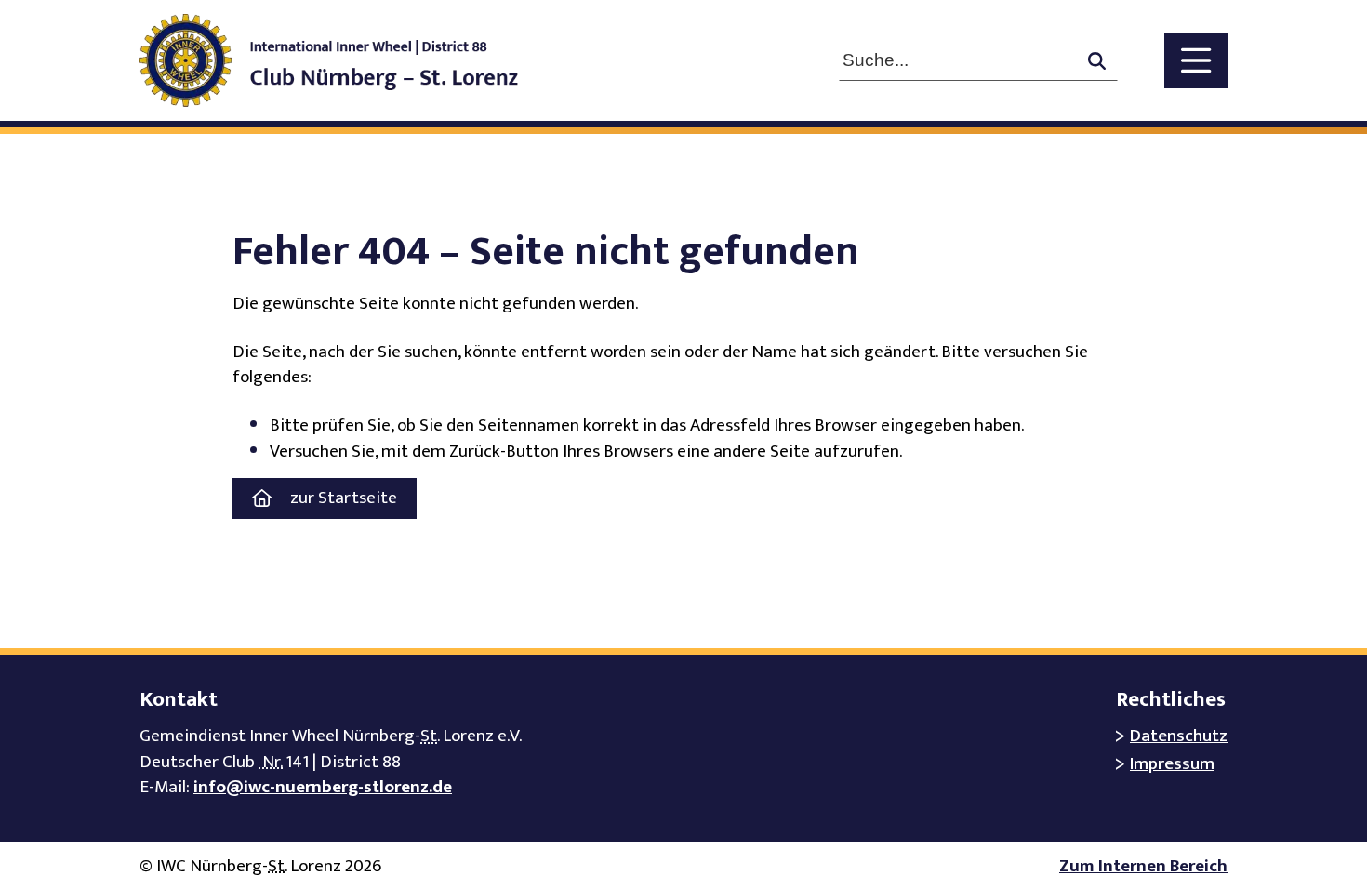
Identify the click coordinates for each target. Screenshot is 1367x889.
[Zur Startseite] (347, 60)
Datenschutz (1179, 736)
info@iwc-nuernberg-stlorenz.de (322, 787)
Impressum (1172, 763)
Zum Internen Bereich (1143, 866)
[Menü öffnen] (1196, 60)
